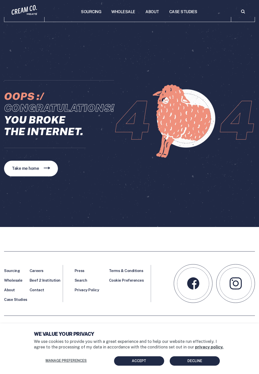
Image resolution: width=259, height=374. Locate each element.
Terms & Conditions (126, 270)
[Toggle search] (243, 13)
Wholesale (13, 280)
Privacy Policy (87, 290)
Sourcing (12, 270)
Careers (37, 270)
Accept (139, 361)
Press (79, 270)
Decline (194, 361)
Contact (37, 290)
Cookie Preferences (126, 280)
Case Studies (15, 299)
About (9, 290)
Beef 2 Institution (45, 280)
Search (81, 280)
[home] (24, 13)
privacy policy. (209, 346)
